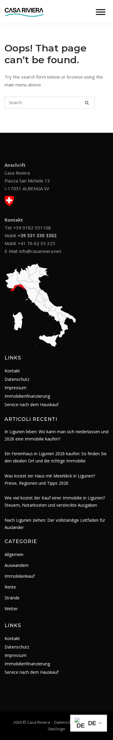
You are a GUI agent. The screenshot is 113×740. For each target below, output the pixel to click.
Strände (12, 598)
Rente (10, 587)
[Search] (87, 103)
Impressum (16, 387)
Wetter (11, 608)
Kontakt (12, 371)
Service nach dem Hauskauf (31, 404)
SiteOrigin (56, 729)
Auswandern (17, 565)
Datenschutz (17, 379)
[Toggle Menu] (100, 12)
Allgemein (14, 554)
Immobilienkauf (20, 576)
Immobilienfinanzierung (27, 396)
